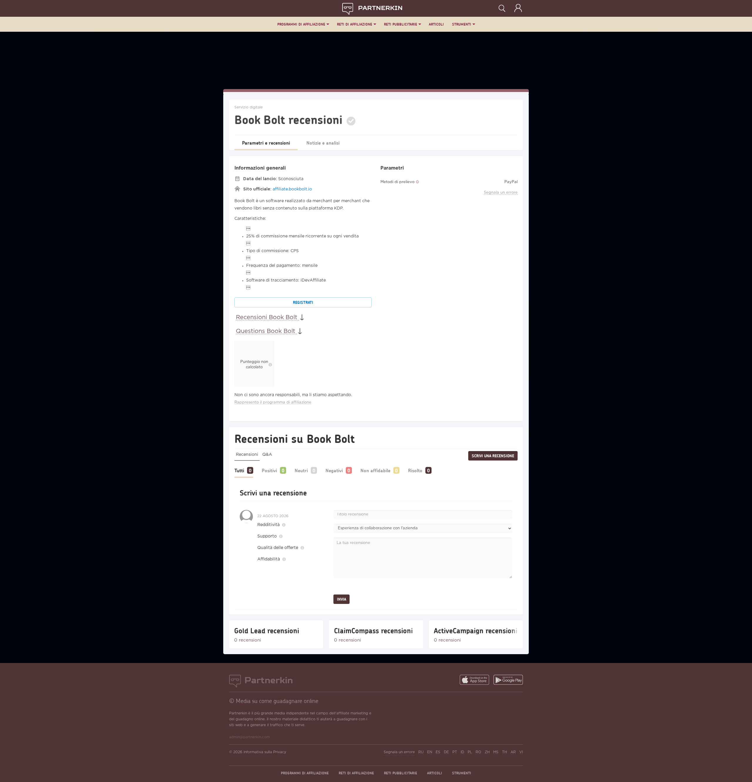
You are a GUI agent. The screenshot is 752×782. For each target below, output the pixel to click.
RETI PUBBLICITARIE (400, 24)
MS (495, 752)
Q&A (267, 454)
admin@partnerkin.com (249, 737)
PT (454, 752)
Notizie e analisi (323, 142)
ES (438, 752)
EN (429, 752)
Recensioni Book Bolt (267, 317)
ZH (487, 752)
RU (421, 752)
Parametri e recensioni (266, 142)
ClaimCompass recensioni (373, 630)
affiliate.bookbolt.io (292, 189)
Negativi (334, 470)
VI (521, 752)
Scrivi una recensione (493, 455)
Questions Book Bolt (266, 331)
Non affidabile (375, 470)
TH (504, 752)
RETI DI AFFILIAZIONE (354, 24)
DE (446, 752)
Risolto (415, 470)
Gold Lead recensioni (266, 630)
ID (462, 752)
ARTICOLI (436, 24)
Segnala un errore (501, 192)
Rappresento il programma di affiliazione (272, 402)
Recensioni (247, 454)
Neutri (301, 470)
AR (513, 752)
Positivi (269, 470)
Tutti (239, 470)
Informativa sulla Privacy (265, 752)
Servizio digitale (248, 107)
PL (470, 752)
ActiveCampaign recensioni (475, 630)
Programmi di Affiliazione (301, 24)
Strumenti (461, 24)
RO (478, 752)
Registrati (303, 302)
